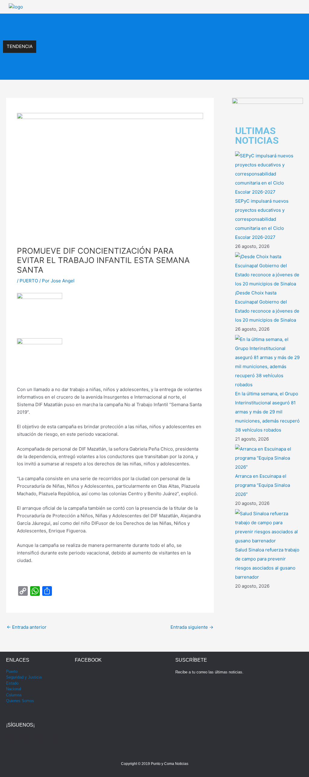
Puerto (12, 671)
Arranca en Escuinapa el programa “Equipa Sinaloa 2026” (96, 70)
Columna (13, 695)
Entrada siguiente (191, 627)
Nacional (13, 689)
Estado (12, 683)
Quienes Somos (20, 700)
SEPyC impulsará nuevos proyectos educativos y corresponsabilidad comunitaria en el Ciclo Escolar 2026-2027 (150, 23)
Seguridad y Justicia (24, 677)
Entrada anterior (26, 627)
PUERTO (29, 281)
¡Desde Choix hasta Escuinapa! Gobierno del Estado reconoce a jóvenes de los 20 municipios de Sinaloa (143, 36)
